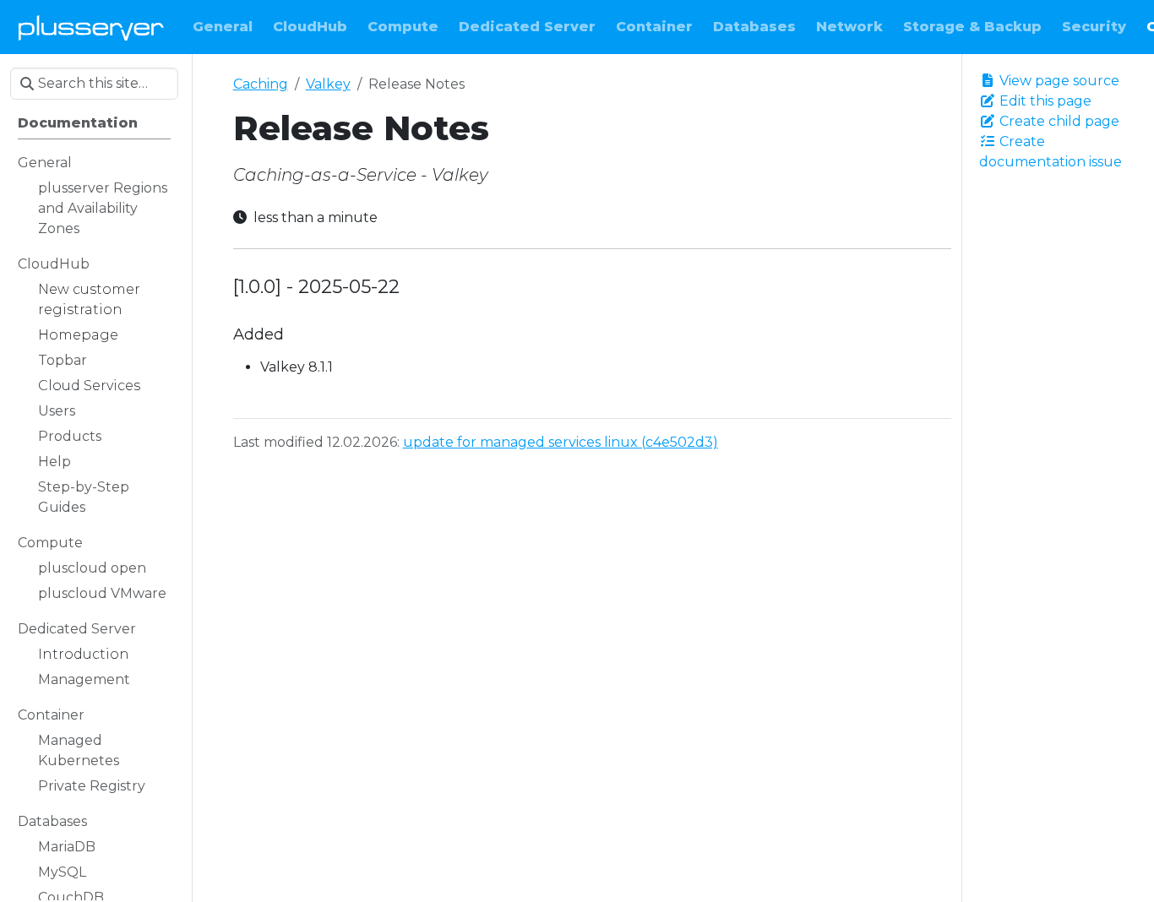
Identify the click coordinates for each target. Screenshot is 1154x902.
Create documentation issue (1050, 151)
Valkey (328, 84)
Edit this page (1043, 101)
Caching (260, 84)
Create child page (1057, 121)
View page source (1057, 81)
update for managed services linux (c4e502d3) (560, 442)
